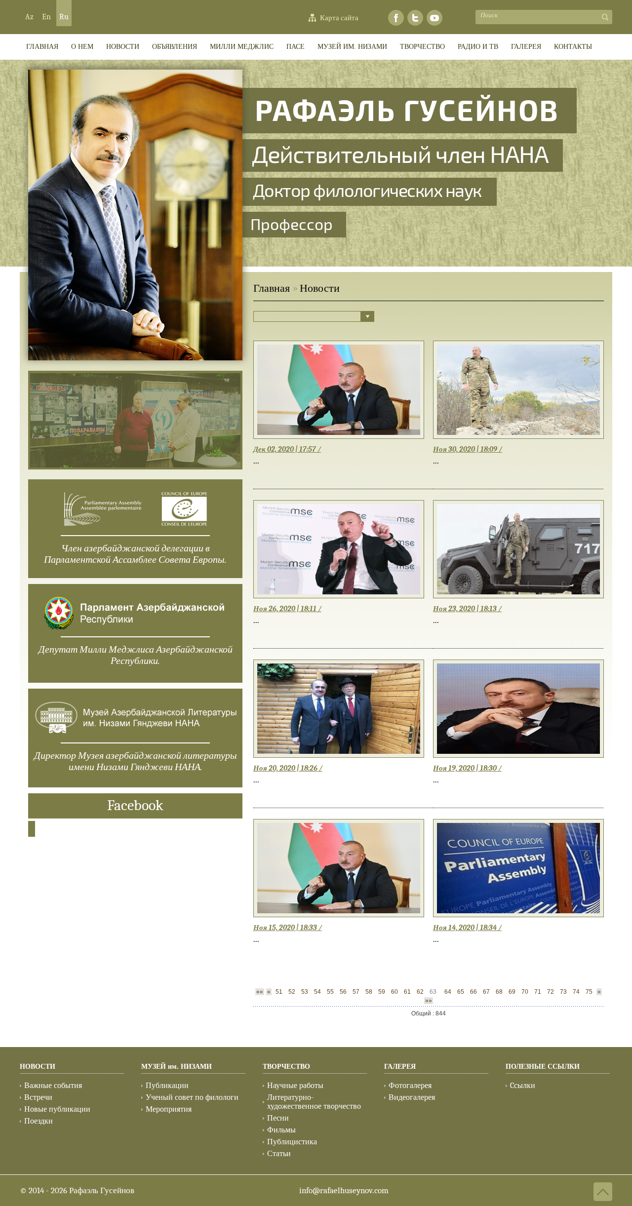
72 (550, 991)
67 (486, 991)
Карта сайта (339, 17)
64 (447, 991)
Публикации (167, 1085)
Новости (122, 46)
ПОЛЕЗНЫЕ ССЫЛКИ (543, 1066)
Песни (278, 1118)
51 (279, 991)
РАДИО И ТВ (478, 46)
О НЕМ (82, 46)
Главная (271, 288)
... (256, 461)
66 (473, 991)
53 (304, 991)
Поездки (38, 1121)
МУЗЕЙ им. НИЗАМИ (352, 46)
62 (420, 991)
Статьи (279, 1153)
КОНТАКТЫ (573, 46)
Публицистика (292, 1141)
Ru (64, 16)
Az (29, 16)
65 (460, 991)
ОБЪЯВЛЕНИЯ (174, 46)
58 (368, 991)
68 (499, 991)
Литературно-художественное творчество (314, 1102)
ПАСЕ (295, 46)
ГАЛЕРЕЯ (526, 46)
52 (291, 991)
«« (259, 991)
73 (563, 991)
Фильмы (281, 1130)
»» (428, 1000)
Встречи (38, 1097)
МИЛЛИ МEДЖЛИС (242, 46)
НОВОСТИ (37, 1066)
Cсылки (522, 1085)
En (46, 16)
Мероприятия (169, 1109)
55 (330, 991)
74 (576, 991)
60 (394, 991)
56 (343, 991)
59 (381, 991)
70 (524, 991)
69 (512, 991)
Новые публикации (57, 1109)
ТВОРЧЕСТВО (422, 46)
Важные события (53, 1085)
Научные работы (295, 1085)
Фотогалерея (410, 1085)
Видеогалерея (412, 1097)
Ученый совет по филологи (192, 1097)
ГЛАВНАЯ (42, 46)
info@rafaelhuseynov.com (344, 1190)
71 (537, 991)
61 (407, 991)
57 (356, 991)
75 (589, 991)
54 (317, 991)
